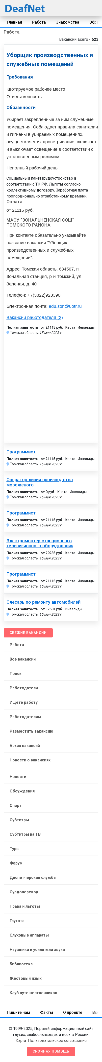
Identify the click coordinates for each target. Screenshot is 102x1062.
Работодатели (24, 688)
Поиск (16, 673)
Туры (15, 848)
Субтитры (19, 820)
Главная (14, 22)
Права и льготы (25, 906)
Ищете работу (24, 702)
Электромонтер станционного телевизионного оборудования (39, 543)
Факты (46, 1012)
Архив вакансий (25, 745)
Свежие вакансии (28, 633)
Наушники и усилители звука (37, 949)
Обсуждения (22, 791)
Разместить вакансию (31, 731)
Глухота (17, 920)
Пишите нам (18, 1012)
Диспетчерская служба (33, 877)
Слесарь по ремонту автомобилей (43, 602)
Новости (18, 776)
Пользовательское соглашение (57, 1040)
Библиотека (21, 964)
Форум (16, 863)
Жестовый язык (26, 978)
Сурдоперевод (24, 892)
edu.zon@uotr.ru (65, 306)
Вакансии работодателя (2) (34, 317)
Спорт (16, 805)
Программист (21, 451)
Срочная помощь (51, 1051)
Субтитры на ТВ (25, 834)
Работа (39, 22)
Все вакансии (23, 659)
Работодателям (25, 716)
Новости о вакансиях (30, 760)
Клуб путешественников (33, 992)
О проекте (72, 1012)
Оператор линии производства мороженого (39, 482)
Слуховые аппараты (29, 935)
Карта (21, 1040)
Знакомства (67, 22)
